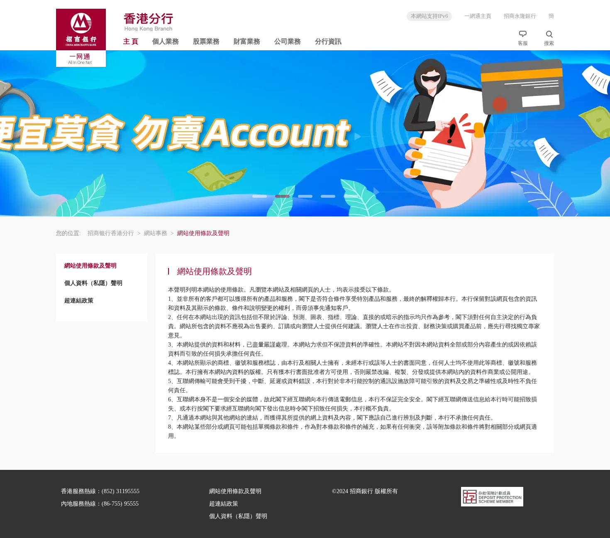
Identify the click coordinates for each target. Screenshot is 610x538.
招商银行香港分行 (114, 233)
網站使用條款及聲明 (235, 491)
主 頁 (130, 41)
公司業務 (287, 41)
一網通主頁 (477, 16)
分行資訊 (328, 41)
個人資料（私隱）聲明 (238, 516)
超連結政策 (223, 504)
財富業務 (247, 41)
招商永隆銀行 (520, 16)
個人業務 (165, 41)
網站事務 (159, 233)
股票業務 (206, 41)
